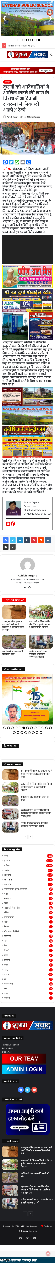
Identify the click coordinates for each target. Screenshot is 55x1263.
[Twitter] (13, 540)
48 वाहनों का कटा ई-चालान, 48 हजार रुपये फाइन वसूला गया (28, 46)
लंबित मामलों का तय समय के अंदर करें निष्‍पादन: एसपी (38, 654)
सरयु (6, 921)
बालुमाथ (7, 875)
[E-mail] (8, 524)
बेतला (6, 926)
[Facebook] (13, 524)
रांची (5, 940)
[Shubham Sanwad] (27, 55)
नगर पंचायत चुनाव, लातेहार (15, 889)
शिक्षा (6, 993)
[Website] (25, 587)
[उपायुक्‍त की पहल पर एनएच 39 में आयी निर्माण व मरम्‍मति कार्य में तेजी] (14, 612)
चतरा (6, 965)
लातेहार (7, 82)
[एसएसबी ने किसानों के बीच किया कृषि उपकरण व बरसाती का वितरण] (41, 612)
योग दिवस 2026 (11, 931)
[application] (27, 249)
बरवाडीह (7, 884)
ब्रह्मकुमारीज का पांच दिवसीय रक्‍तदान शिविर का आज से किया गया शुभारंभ (36, 813)
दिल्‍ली (6, 950)
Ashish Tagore (12, 117)
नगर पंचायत (9, 917)
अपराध (6, 974)
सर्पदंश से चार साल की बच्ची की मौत (12, 653)
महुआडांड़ (8, 879)
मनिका (7, 912)
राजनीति (7, 936)
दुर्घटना (7, 960)
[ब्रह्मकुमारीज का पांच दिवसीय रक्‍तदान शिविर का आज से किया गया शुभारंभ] (10, 813)
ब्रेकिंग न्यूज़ (8, 984)
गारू (6, 903)
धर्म (5, 979)
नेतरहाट (7, 898)
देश (5, 945)
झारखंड (7, 860)
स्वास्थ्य (7, 998)
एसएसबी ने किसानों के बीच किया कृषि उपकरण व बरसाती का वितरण (40, 624)
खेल (5, 988)
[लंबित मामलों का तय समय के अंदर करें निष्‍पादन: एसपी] (41, 641)
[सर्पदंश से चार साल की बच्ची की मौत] (14, 641)
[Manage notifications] (48, 1253)
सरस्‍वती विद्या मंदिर (12, 907)
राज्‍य (6, 856)
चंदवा (6, 893)
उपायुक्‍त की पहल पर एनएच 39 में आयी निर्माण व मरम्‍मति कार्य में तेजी (13, 625)
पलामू (6, 955)
